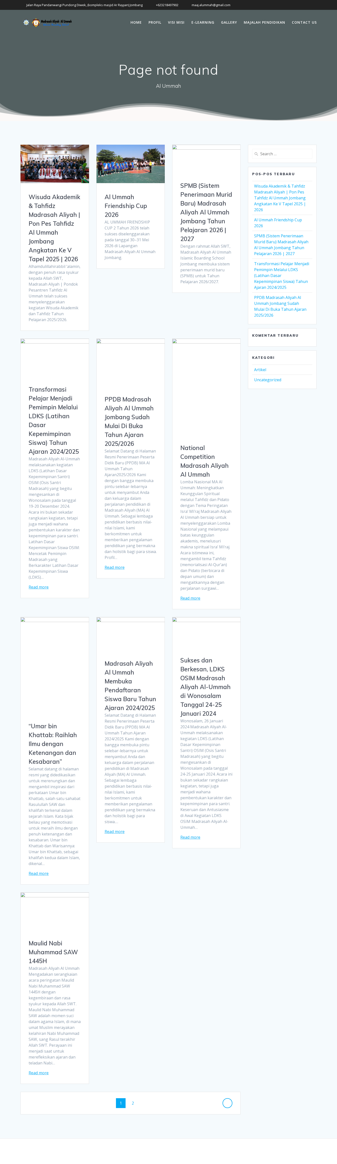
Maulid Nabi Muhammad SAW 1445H (53, 952)
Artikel (260, 369)
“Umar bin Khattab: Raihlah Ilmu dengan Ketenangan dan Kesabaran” (53, 743)
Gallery (229, 22)
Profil (155, 22)
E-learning (202, 22)
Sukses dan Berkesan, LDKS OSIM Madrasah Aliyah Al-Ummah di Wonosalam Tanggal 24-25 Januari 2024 (205, 687)
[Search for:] (282, 154)
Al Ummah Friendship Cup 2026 (126, 205)
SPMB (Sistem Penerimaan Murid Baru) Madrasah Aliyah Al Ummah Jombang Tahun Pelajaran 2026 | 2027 (206, 212)
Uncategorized (267, 379)
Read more (39, 587)
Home (136, 22)
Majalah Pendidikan (264, 22)
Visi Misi (176, 22)
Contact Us (304, 22)
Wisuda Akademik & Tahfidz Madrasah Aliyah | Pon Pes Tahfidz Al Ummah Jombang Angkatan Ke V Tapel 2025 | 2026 (280, 197)
